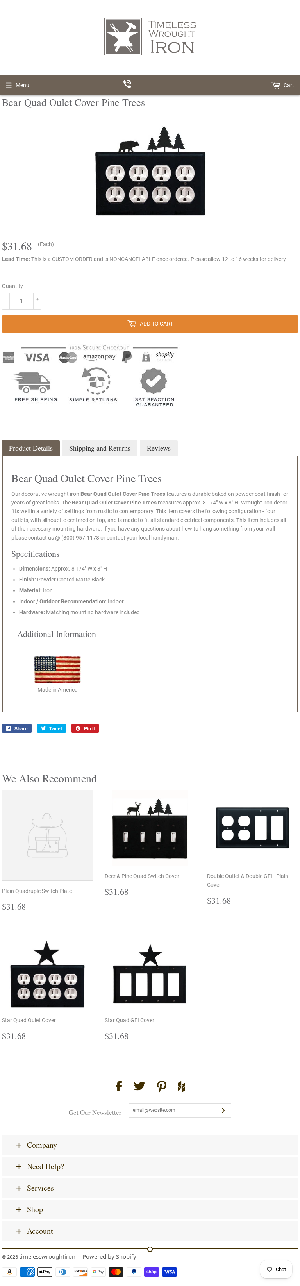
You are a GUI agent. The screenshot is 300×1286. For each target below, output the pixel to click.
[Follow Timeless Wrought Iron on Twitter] (139, 1087)
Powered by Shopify (109, 1256)
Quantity (12, 286)
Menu (22, 85)
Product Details (31, 448)
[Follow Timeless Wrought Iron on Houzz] (181, 1088)
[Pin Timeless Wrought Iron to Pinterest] (161, 1088)
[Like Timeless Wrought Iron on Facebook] (119, 1087)
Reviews (159, 448)
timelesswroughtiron (47, 1256)
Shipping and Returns (99, 448)
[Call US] (150, 85)
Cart (288, 85)
